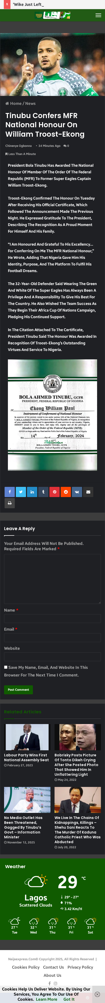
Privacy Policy (80, 967)
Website (12, 648)
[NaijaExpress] (52, 15)
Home (15, 103)
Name (11, 610)
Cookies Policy (26, 967)
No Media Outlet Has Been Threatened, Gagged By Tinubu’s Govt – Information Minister (23, 827)
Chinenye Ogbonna (18, 146)
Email (10, 629)
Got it (69, 999)
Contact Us (53, 967)
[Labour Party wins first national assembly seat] (27, 737)
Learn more (46, 999)
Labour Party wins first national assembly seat (26, 757)
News (30, 103)
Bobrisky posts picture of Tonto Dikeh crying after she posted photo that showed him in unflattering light (76, 765)
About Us (52, 975)
